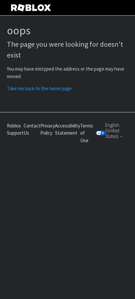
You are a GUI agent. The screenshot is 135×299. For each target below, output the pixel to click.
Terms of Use (86, 133)
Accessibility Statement (67, 129)
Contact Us (32, 129)
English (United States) (112, 130)
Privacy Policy (47, 129)
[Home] (31, 8)
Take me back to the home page (39, 88)
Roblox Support (15, 129)
